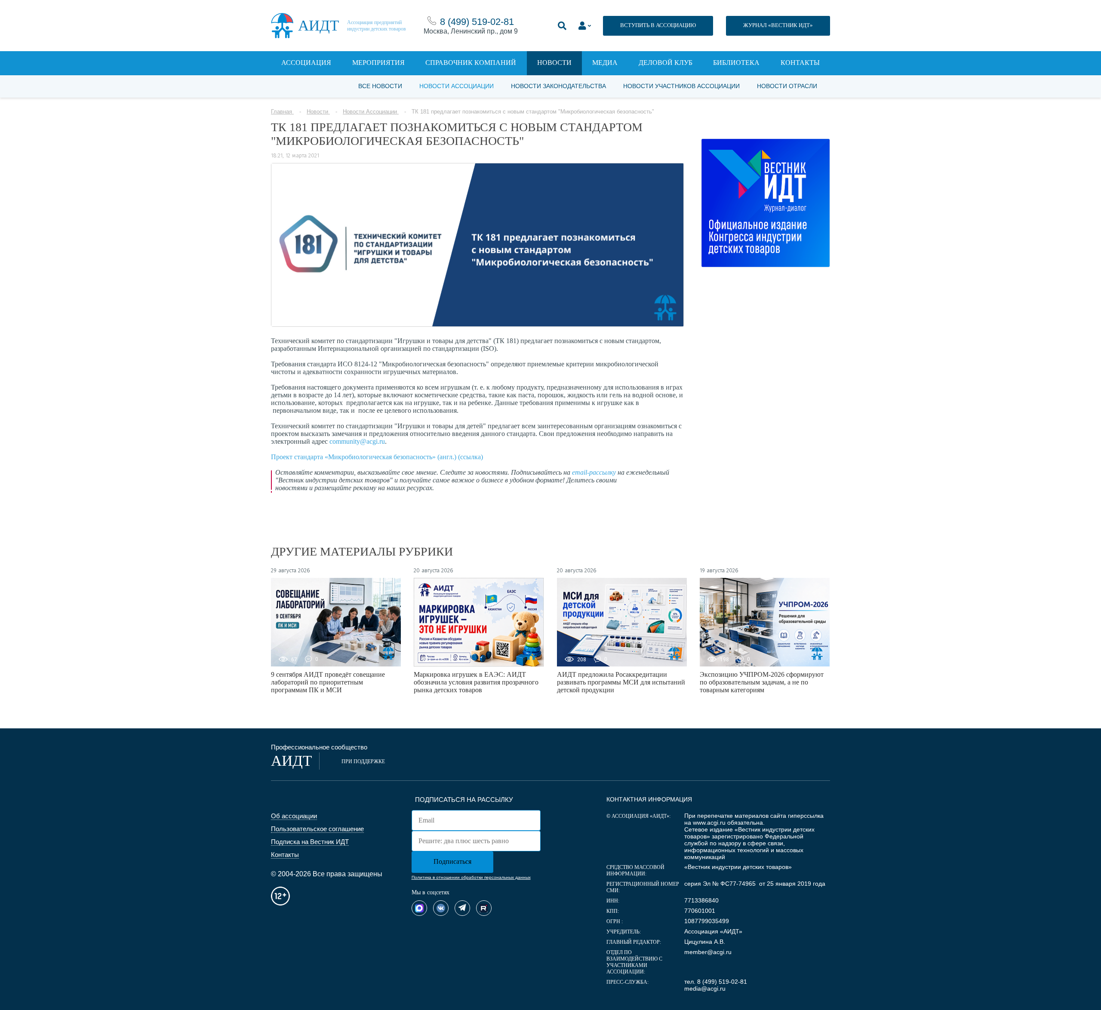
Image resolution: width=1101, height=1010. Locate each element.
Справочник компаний (470, 62)
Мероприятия (378, 62)
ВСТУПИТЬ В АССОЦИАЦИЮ (658, 25)
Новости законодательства (558, 86)
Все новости (380, 86)
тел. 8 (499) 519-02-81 (715, 981)
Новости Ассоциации (456, 86)
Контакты (800, 62)
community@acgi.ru (357, 441)
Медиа (605, 62)
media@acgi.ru (705, 988)
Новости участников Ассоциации (681, 86)
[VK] (441, 908)
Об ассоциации (294, 816)
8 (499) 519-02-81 (477, 21)
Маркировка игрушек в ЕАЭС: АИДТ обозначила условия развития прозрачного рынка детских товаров (476, 682)
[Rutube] (484, 908)
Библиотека (736, 62)
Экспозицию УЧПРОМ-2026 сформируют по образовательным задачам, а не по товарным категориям (762, 682)
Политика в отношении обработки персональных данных (471, 877)
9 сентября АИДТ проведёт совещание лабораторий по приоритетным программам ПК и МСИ (328, 682)
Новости (554, 62)
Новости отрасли (787, 86)
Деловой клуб (665, 62)
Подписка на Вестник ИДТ (310, 841)
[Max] (419, 908)
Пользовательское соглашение (317, 828)
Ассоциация (306, 62)
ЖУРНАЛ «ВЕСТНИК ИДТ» (778, 25)
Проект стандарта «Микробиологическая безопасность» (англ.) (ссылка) (377, 456)
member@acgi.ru (708, 952)
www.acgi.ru (709, 822)
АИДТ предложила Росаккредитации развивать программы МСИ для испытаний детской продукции (621, 682)
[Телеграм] (462, 908)
